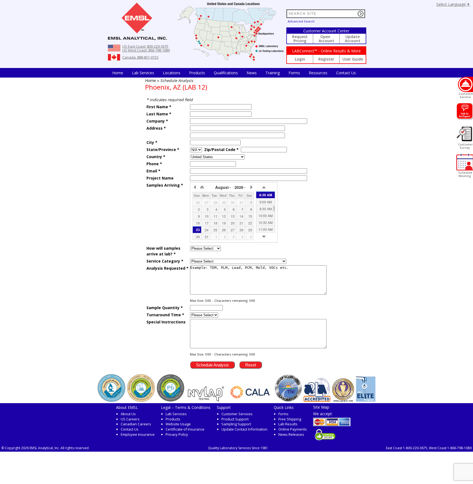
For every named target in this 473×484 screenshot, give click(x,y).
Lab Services (176, 413)
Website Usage (178, 424)
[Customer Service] (465, 84)
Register (326, 59)
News (252, 72)
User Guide (352, 59)
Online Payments (292, 429)
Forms (294, 72)
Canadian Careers (136, 424)
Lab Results (288, 424)
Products (197, 72)
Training (273, 72)
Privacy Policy (177, 434)
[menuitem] (118, 73)
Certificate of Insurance (185, 429)
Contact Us (346, 72)
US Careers (130, 419)
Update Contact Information (244, 429)
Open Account (326, 39)
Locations (171, 72)
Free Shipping (289, 419)
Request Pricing (300, 39)
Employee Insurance (138, 434)
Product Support (235, 419)
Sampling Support (236, 424)
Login (300, 59)
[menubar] (234, 73)
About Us (128, 413)
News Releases (291, 434)
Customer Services (237, 413)
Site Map (321, 407)
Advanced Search (301, 21)
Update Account (352, 39)
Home (117, 72)
